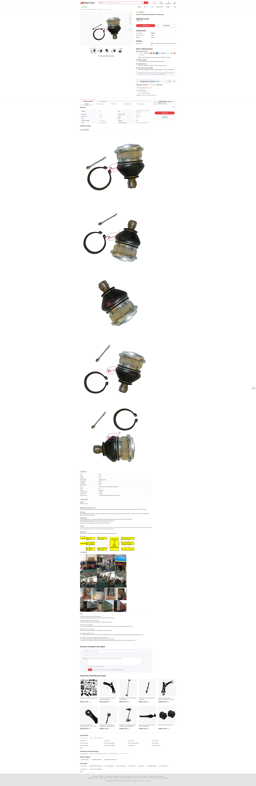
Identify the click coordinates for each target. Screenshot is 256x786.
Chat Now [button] (167, 25)
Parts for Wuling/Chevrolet (133, 743)
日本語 (142, 777)
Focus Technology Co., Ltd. (119, 780)
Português (106, 777)
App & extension (159, 6)
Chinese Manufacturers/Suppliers (112, 776)
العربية (135, 777)
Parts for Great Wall (84, 745)
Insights (161, 776)
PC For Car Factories (109, 766)
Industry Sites (136, 776)
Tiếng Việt (158, 777)
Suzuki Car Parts (131, 766)
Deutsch (125, 777)
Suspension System (107, 9)
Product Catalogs (99, 738)
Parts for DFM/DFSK (156, 745)
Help (152, 6)
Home (81, 9)
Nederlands (130, 777)
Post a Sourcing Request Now (117, 669)
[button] (148, 104)
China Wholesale (123, 776)
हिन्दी (146, 777)
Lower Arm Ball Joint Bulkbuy (96, 769)
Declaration (142, 780)
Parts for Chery (131, 745)
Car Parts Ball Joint (163, 766)
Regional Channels (143, 776)
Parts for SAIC (131, 740)
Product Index (151, 776)
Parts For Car (84, 766)
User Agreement (135, 780)
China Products (102, 776)
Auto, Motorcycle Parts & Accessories (90, 9)
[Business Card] (174, 107)
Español (101, 777)
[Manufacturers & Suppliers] (87, 2)
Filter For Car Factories (121, 766)
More (81, 771)
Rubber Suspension (85, 759)
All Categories (84, 6)
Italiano (121, 777)
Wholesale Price (130, 776)
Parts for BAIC (107, 740)
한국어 (139, 777)
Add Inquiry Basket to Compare (107, 56)
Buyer (145, 6)
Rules (175, 6)
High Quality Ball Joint (151, 766)
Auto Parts (100, 9)
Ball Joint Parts (141, 766)
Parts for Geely (155, 743)
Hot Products (95, 776)
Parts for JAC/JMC (84, 743)
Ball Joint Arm (84, 769)
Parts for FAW (83, 740)
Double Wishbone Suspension (110, 759)
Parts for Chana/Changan (109, 743)
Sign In (138, 95)
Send (90, 669)
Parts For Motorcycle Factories (95, 766)
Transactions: (157, 84)
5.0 (159, 103)
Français (110, 777)
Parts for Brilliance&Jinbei (109, 745)
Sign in (174, 3)
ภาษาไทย (149, 777)
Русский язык (116, 777)
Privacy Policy (147, 780)
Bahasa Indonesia (165, 777)
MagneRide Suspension (97, 759)
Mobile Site (157, 776)
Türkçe (154, 777)
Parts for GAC (155, 740)
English (97, 777)
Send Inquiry (146, 25)
